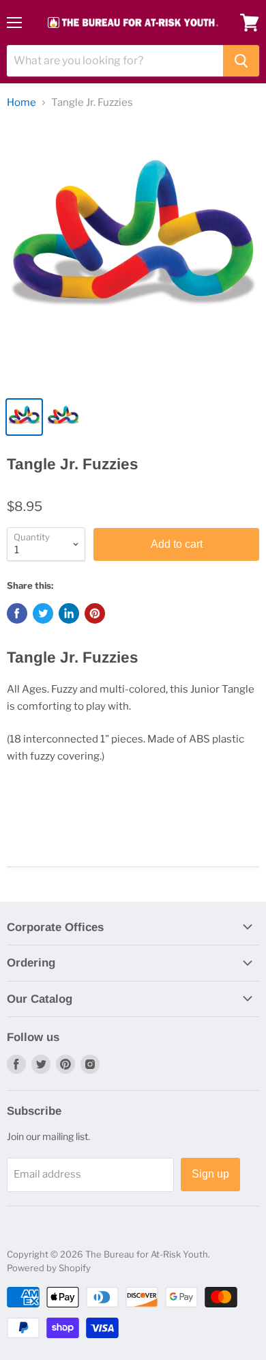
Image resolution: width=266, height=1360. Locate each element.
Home (21, 103)
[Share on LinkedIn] (69, 613)
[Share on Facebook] (17, 613)
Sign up (210, 1174)
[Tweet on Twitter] (43, 613)
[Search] (241, 61)
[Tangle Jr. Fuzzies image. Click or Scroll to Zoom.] (133, 255)
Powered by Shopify (49, 1267)
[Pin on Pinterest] (95, 613)
